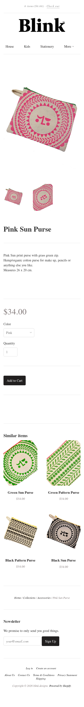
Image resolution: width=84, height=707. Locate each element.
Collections (29, 598)
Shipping (41, 678)
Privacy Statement (67, 675)
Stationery (47, 46)
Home (17, 598)
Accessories (44, 598)
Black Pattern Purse (20, 560)
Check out (53, 6)
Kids (27, 46)
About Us (10, 675)
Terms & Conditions (43, 675)
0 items (34, 6)
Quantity (9, 343)
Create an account (46, 668)
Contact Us (24, 675)
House (10, 46)
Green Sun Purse (20, 492)
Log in (29, 668)
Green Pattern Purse (63, 492)
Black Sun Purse (63, 560)
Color (7, 324)
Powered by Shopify (60, 686)
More (68, 46)
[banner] (42, 25)
